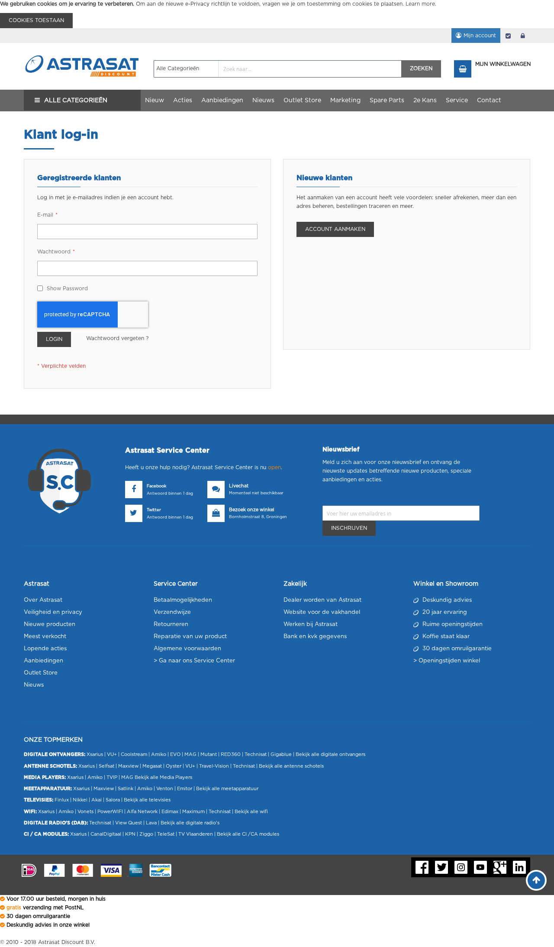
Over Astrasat (43, 600)
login (522, 35)
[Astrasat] (82, 50)
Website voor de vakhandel (321, 612)
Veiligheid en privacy (53, 612)
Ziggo (146, 834)
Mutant (208, 754)
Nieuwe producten (49, 624)
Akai (96, 800)
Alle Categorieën (75, 100)
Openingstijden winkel (449, 661)
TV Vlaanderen (195, 834)
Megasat (152, 766)
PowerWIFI (110, 811)
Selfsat (106, 766)
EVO (175, 754)
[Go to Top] (536, 880)
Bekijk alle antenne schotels (291, 766)
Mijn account (480, 35)
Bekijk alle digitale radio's (190, 823)
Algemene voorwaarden (187, 649)
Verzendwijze (172, 612)
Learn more (420, 3)
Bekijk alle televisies (147, 800)
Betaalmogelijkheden (183, 600)
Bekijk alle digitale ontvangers (330, 754)
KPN (130, 834)
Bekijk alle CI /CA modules (248, 834)
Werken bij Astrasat (310, 624)
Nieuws (34, 685)
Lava (152, 823)
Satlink (125, 788)
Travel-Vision (214, 766)
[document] (277, 14)
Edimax (169, 811)
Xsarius (95, 754)
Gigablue (281, 754)
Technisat (256, 754)
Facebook (156, 486)
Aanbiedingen (43, 661)
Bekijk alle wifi (251, 811)
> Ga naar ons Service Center (194, 661)
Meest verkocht (45, 636)
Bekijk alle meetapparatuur (227, 788)
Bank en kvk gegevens (315, 636)
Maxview (128, 766)
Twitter (154, 510)
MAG (190, 754)
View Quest (128, 823)
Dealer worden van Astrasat (322, 600)
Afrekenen (508, 35)
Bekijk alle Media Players (163, 777)
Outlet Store (41, 673)
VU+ (112, 754)
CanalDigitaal (105, 834)
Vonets (85, 811)
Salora (113, 800)
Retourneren (171, 624)
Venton (164, 788)
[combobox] (278, 69)
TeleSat (165, 834)
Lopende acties (45, 649)
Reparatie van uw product (190, 636)
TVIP (111, 777)
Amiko (158, 754)
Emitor (184, 788)
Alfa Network (142, 811)
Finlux (62, 800)
